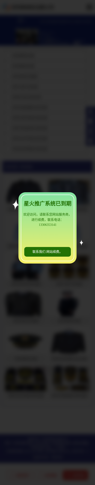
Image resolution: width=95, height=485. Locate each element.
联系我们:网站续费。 (47, 251)
